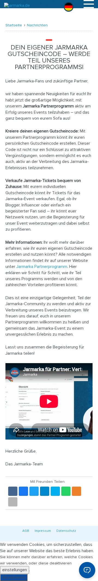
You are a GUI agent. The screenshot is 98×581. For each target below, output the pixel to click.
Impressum (43, 531)
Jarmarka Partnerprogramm (41, 266)
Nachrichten (37, 25)
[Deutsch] (69, 7)
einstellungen (14, 570)
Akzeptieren (13, 577)
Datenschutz (66, 531)
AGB (25, 531)
